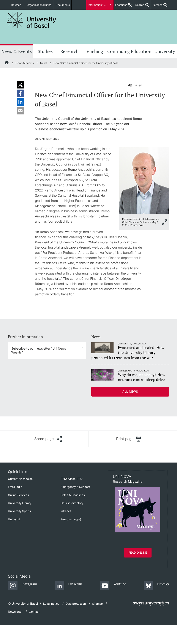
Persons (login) (71, 519)
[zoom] (144, 180)
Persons (156, 6)
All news (130, 391)
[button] (20, 84)
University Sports (19, 511)
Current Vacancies (20, 478)
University (164, 51)
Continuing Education (129, 51)
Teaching (94, 51)
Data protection (76, 603)
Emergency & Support (75, 486)
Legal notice (51, 603)
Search (139, 6)
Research (69, 51)
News (43, 63)
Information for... (98, 4)
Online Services (18, 495)
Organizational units (39, 4)
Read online (137, 552)
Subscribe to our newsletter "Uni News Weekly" (38, 350)
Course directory (72, 503)
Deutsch (16, 4)
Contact (34, 611)
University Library (19, 503)
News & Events (16, 51)
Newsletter (15, 611)
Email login (15, 486)
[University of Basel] (31, 20)
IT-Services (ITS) (72, 478)
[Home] (7, 63)
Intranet (66, 511)
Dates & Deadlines (73, 495)
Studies (45, 51)
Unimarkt (14, 519)
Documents (63, 4)
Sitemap (97, 603)
